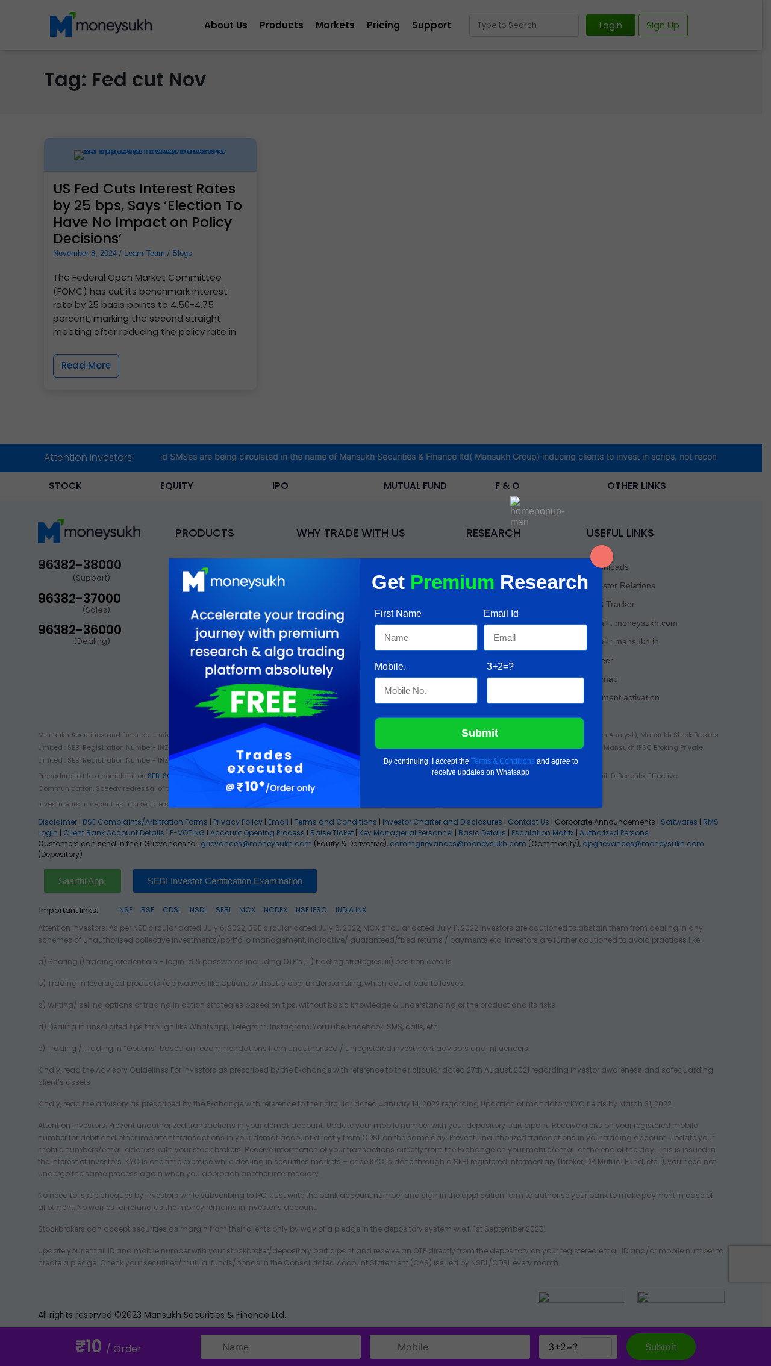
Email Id (501, 613)
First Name (398, 613)
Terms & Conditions (503, 761)
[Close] (601, 556)
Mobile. (390, 666)
